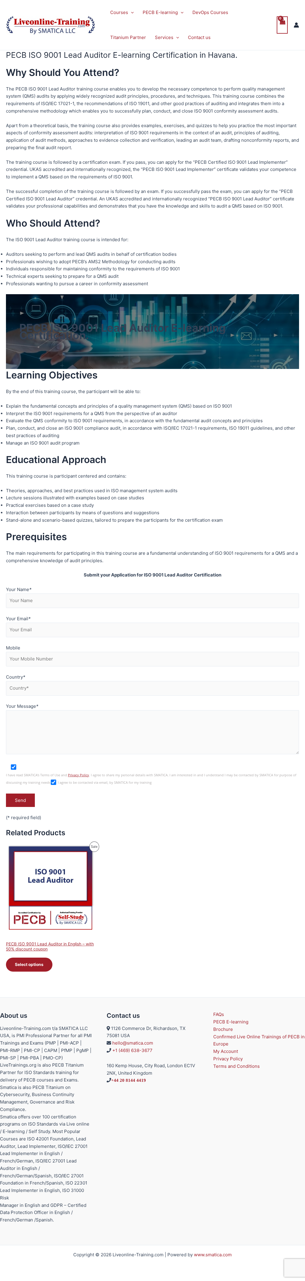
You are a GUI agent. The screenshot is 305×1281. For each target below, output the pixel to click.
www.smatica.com (213, 1254)
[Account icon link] (296, 25)
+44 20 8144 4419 (128, 1080)
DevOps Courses (210, 12)
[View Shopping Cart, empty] (282, 25)
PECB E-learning (160, 12)
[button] (131, 12)
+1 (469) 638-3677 (132, 1050)
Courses (119, 12)
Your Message (22, 706)
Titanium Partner (128, 37)
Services (164, 37)
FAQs (218, 1014)
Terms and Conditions (236, 1066)
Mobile (13, 648)
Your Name (19, 589)
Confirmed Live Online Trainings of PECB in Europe (259, 1040)
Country (15, 677)
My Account (225, 1051)
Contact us (199, 37)
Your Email (18, 618)
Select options (29, 964)
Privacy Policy (78, 775)
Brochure (223, 1029)
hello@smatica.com (132, 1043)
